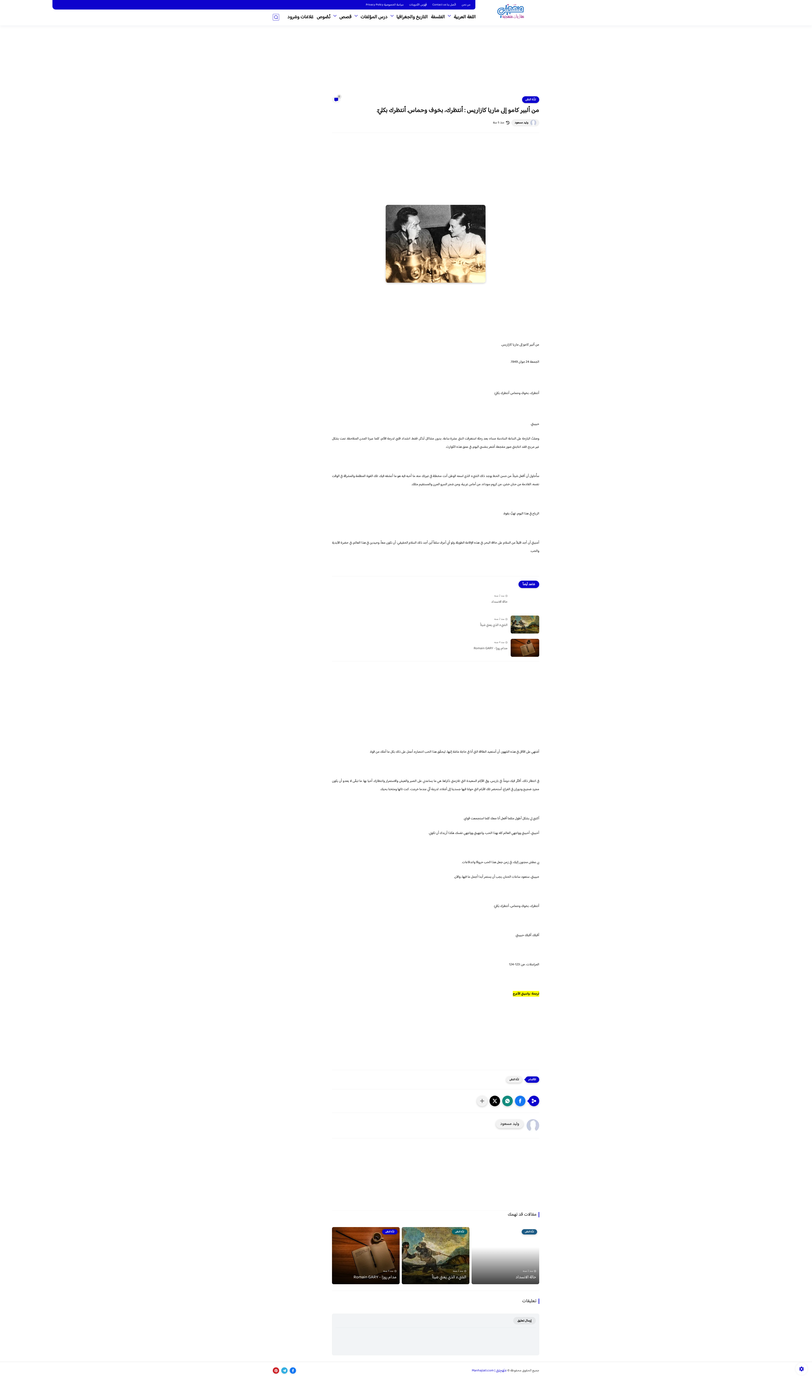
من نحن (466, 4)
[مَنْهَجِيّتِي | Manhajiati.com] (510, 12)
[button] (520, 1101)
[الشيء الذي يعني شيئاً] (525, 625)
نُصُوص (324, 17)
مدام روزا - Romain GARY (491, 648)
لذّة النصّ (530, 99)
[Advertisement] (406, 63)
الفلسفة (438, 17)
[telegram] (284, 1370)
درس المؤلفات (374, 17)
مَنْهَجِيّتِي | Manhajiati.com (489, 1370)
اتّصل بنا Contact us (444, 4)
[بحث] (276, 17)
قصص (345, 17)
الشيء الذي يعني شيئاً (494, 625)
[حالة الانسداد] (525, 601)
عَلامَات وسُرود (300, 17)
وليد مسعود (521, 122)
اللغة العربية (465, 17)
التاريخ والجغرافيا (412, 17)
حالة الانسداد (499, 602)
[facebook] (293, 1370)
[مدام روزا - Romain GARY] (525, 648)
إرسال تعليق (524, 1320)
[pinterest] (276, 1370)
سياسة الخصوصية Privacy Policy (385, 4)
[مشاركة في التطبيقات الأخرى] (482, 1101)
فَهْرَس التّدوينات (418, 4)
